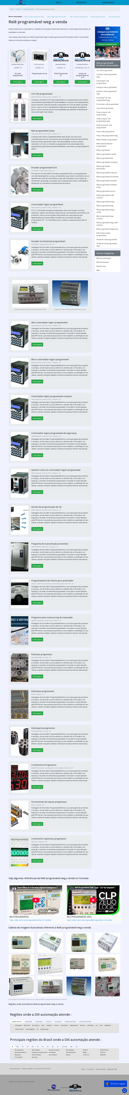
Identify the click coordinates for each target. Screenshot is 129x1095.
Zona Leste (58, 1021)
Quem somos (108, 2)
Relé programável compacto (107, 162)
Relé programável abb (98, 17)
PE (48, 1046)
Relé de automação (103, 258)
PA (76, 1046)
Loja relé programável (104, 108)
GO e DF (64, 1046)
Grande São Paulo (70, 1021)
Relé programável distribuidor (103, 167)
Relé (98, 270)
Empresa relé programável (106, 87)
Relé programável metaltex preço (106, 186)
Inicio (58, 2)
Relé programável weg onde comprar (107, 223)
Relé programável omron (105, 191)
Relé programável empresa (106, 173)
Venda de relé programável (106, 239)
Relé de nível (101, 266)
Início (83, 1069)
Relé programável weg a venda (105, 211)
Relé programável (114, 17)
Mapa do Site (112, 1069)
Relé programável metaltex (106, 181)
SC (38, 1046)
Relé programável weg (104, 206)
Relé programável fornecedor (56, 17)
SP (28, 1046)
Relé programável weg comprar (104, 217)
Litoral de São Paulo (85, 1021)
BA (53, 1046)
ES (22, 1046)
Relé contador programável (79, 17)
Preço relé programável (105, 131)
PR (33, 1046)
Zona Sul (48, 1021)
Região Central (17, 1021)
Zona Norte (28, 1021)
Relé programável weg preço (107, 229)
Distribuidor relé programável (102, 82)
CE (58, 1046)
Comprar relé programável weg (106, 75)
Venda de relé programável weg (106, 244)
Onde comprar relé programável (103, 113)
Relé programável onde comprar (105, 196)
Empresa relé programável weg (33, 17)
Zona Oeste (39, 1021)
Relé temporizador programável (103, 234)
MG (17, 1046)
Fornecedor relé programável (107, 104)
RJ (12, 1046)
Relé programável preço (105, 202)
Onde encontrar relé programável (104, 126)
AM (71, 1046)
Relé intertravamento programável (104, 145)
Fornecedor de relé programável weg (103, 99)
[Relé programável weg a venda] (17, 56)
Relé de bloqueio (102, 262)
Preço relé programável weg (107, 135)
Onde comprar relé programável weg (103, 120)
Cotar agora (17, 82)
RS (43, 1046)
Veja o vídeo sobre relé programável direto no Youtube (30, 920)
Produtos (81, 2)
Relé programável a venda (106, 154)
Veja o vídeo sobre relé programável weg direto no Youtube (89, 920)
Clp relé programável (104, 70)
